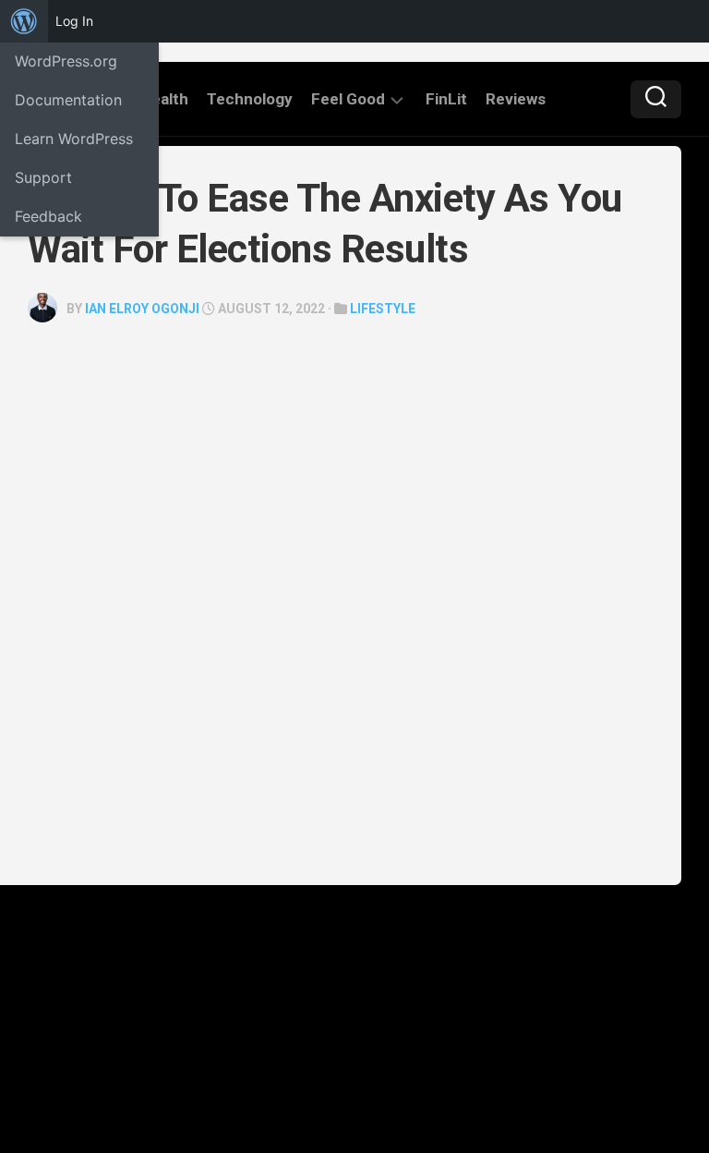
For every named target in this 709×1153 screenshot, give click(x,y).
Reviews (516, 99)
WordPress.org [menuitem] (66, 61)
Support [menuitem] (43, 177)
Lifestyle (382, 308)
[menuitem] (24, 21)
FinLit (446, 99)
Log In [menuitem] (74, 21)
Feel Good (348, 99)
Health (164, 99)
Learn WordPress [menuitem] (74, 138)
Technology (250, 99)
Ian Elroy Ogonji (142, 308)
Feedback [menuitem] (48, 216)
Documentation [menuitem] (68, 100)
